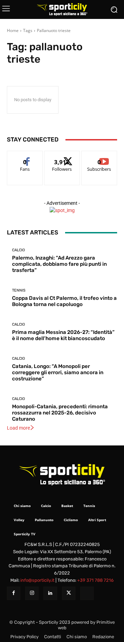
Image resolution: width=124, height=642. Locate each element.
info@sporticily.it (37, 580)
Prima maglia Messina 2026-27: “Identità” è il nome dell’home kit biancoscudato (63, 335)
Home (13, 30)
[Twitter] (68, 593)
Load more (18, 428)
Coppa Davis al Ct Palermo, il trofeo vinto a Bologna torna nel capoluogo (64, 301)
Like (25, 156)
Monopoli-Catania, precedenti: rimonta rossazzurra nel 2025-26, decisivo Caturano (60, 412)
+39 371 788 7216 (95, 580)
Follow (62, 156)
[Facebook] (13, 593)
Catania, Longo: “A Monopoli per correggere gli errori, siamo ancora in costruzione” (57, 372)
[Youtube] (87, 593)
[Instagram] (32, 593)
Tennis (18, 290)
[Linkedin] (50, 593)
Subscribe (99, 156)
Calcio (18, 250)
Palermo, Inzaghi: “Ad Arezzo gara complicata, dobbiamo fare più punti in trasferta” (59, 264)
